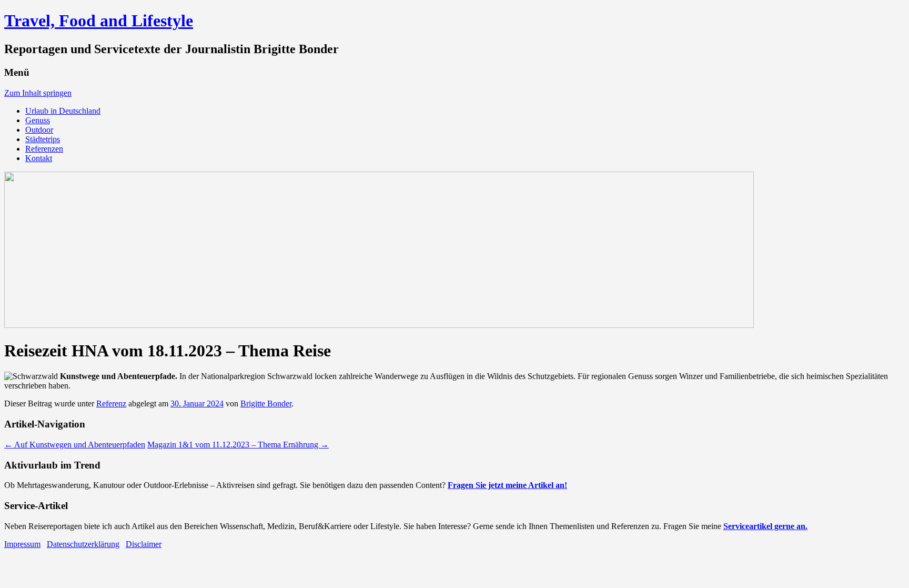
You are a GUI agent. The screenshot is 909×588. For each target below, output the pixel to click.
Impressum (22, 544)
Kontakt (38, 158)
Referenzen (44, 148)
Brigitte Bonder (265, 403)
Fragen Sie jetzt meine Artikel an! (507, 485)
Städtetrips (42, 139)
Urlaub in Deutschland (62, 110)
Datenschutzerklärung (83, 544)
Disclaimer (143, 544)
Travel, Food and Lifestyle (98, 20)
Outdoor (39, 129)
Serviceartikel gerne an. (765, 526)
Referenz (111, 403)
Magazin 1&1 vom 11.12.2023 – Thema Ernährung (238, 444)
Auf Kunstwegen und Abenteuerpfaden (74, 444)
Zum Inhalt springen (38, 92)
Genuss (37, 120)
